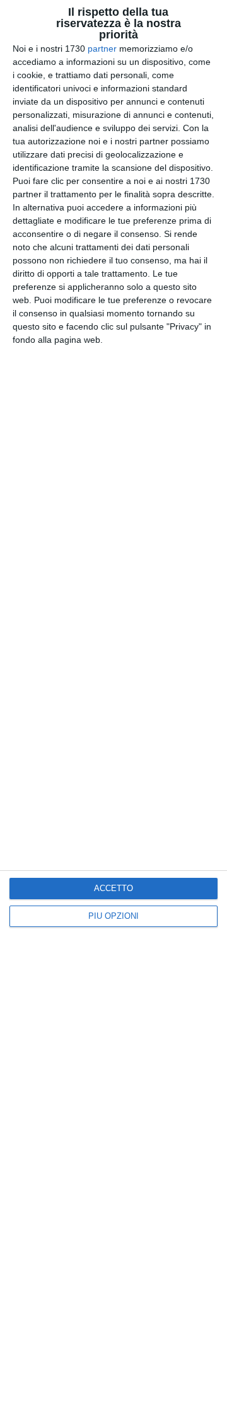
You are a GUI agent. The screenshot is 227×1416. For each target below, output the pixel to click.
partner (102, 48)
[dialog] (113, 708)
